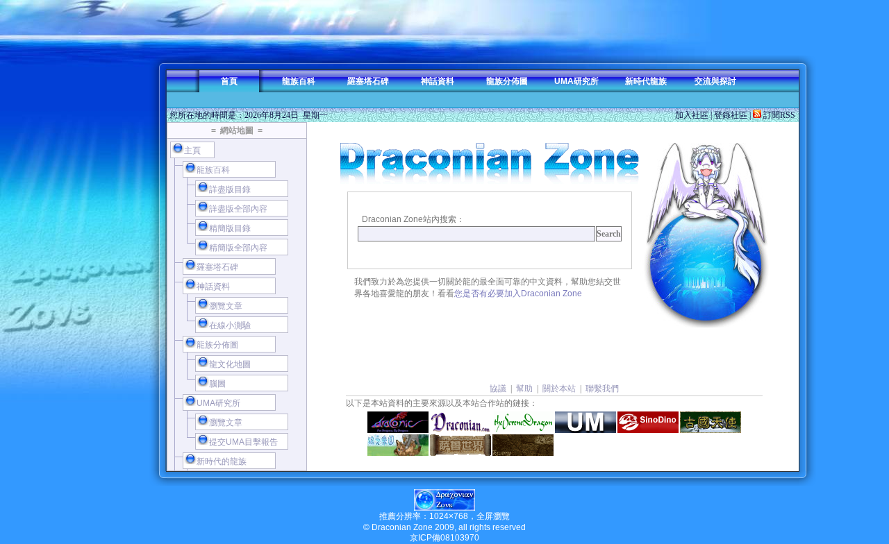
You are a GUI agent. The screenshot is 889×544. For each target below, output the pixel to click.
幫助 (524, 388)
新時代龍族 (646, 81)
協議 (498, 388)
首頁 (229, 81)
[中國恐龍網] (648, 422)
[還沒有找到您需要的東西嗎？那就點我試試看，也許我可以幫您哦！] (705, 235)
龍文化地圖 (230, 364)
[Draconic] (398, 422)
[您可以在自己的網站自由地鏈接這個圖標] (444, 508)
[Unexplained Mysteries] (585, 422)
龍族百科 (298, 81)
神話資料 (437, 81)
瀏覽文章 (225, 306)
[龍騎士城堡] (523, 445)
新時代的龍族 (222, 461)
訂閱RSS (778, 115)
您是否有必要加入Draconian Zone (518, 293)
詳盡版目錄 (230, 189)
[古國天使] (710, 422)
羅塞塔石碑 (368, 81)
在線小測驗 (230, 325)
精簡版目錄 (230, 228)
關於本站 (559, 388)
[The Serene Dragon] (523, 422)
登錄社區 (730, 115)
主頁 (192, 150)
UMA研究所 (576, 81)
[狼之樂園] (398, 445)
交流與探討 (715, 81)
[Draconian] (460, 422)
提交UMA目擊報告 (243, 442)
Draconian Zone (402, 527)
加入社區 (691, 115)
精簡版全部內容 (238, 248)
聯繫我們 (602, 388)
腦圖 (217, 384)
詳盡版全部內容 (238, 209)
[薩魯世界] (460, 445)
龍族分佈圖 (507, 81)
